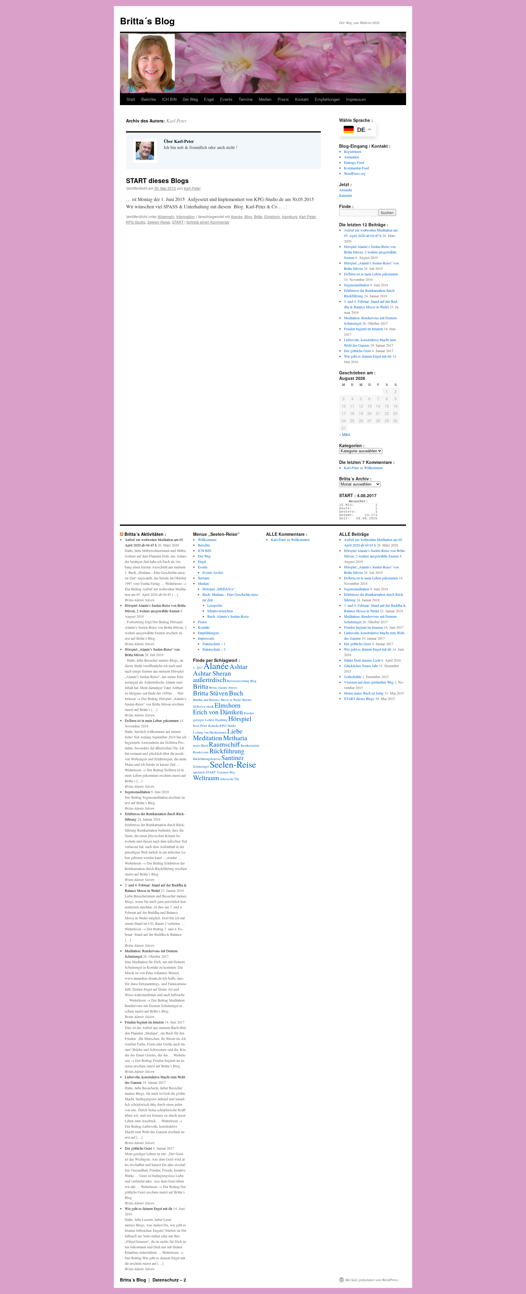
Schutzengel (201, 766)
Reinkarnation (250, 745)
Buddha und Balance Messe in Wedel (217, 700)
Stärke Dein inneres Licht (362, 660)
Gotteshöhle (352, 676)
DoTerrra (199, 706)
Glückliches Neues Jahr (361, 665)
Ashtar (238, 666)
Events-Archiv (212, 572)
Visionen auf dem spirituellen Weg (369, 682)
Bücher (247, 700)
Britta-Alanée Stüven (223, 687)
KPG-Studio (136, 222)
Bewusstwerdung (238, 681)
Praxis (283, 99)
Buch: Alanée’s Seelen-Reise (228, 616)
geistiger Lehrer (203, 720)
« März (344, 434)
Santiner (232, 757)
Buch (236, 692)
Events (226, 99)
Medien (265, 99)
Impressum (356, 99)
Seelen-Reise (158, 222)
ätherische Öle (229, 779)
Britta (258, 216)
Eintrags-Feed (354, 162)
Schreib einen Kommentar (208, 222)
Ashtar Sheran (212, 673)
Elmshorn (272, 216)
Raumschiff (224, 744)
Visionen (222, 772)
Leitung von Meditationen (209, 732)
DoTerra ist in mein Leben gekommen (371, 273)
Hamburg (289, 216)
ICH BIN (169, 99)
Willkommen (373, 467)
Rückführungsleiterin (206, 759)
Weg (232, 772)
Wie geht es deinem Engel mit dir (367, 356)
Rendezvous (201, 752)
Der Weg (190, 99)
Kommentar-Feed (356, 167)
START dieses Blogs (157, 180)
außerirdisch (209, 679)
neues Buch (200, 745)
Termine (246, 99)
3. (194, 668)
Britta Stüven (210, 692)
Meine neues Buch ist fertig (364, 693)
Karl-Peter (176, 120)
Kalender (345, 195)
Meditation (207, 737)
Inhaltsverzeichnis (220, 610)
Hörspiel (239, 718)
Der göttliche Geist (357, 350)
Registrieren (352, 151)
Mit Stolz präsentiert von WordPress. (372, 1279)
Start (131, 99)
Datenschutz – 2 (214, 649)
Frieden (249, 713)
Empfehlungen (327, 99)
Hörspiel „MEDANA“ (218, 588)
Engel (209, 99)
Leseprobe (214, 605)
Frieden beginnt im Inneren (363, 328)
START (178, 222)
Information (185, 216)
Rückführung (226, 750)
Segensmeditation (356, 284)
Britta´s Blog (147, 20)
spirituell (199, 772)
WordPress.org (355, 173)
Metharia (235, 737)
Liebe (235, 731)
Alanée (237, 216)
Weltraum (206, 777)
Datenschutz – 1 (214, 643)
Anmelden (351, 156)
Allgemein (166, 216)
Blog (248, 216)
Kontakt (302, 99)
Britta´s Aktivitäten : (145, 534)
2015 (199, 668)
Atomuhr (345, 189)
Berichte (148, 99)
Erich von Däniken (218, 711)
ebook (210, 706)
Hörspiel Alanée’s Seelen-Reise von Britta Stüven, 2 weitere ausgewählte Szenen (370, 252)
